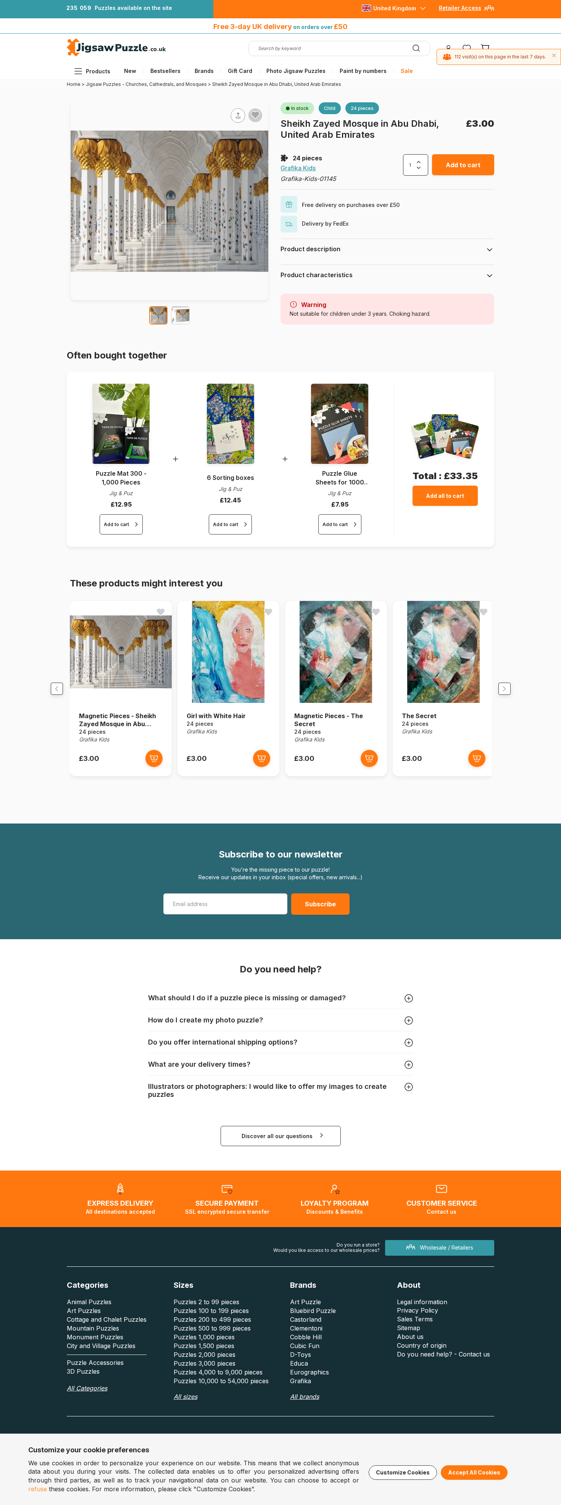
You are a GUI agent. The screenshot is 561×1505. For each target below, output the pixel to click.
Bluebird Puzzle (313, 1310)
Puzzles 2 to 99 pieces (206, 1302)
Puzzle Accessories (95, 1362)
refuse (37, 1489)
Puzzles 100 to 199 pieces (211, 1310)
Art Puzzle (305, 1302)
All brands (304, 1396)
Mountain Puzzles (93, 1328)
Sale (407, 71)
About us (410, 1336)
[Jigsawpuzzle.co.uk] (116, 56)
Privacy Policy (417, 1310)
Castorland (305, 1319)
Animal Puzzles (89, 1302)
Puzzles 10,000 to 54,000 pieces (221, 1381)
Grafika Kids (298, 168)
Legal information (422, 1302)
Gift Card (240, 71)
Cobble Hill (306, 1337)
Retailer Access (460, 8)
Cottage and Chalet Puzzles (107, 1319)
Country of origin (422, 1345)
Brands (204, 71)
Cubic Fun (304, 1346)
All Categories (87, 1388)
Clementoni (306, 1328)
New (130, 71)
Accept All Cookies (474, 1472)
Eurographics (309, 1372)
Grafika (300, 1381)
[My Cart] (485, 48)
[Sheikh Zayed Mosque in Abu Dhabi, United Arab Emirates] (158, 315)
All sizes (185, 1396)
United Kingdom (394, 8)
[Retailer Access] (489, 11)
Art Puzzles (84, 1310)
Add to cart (463, 165)
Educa (299, 1363)
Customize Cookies (403, 1472)
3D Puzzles (83, 1371)
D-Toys (300, 1354)
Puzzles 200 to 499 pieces (212, 1319)
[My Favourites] (467, 48)
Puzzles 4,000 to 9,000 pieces (218, 1372)
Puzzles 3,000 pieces (204, 1363)
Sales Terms (415, 1319)
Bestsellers (165, 71)
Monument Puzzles (95, 1337)
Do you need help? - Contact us (443, 1354)
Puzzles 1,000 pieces (204, 1337)
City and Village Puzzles (101, 1346)
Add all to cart (445, 496)
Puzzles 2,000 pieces (204, 1354)
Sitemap (408, 1328)
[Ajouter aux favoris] (255, 115)
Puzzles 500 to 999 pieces (212, 1328)
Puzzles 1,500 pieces (204, 1346)
